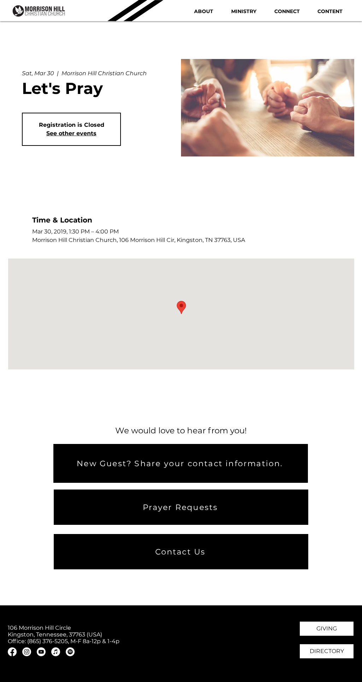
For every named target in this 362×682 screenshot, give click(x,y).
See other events (71, 133)
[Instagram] (26, 651)
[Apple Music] (55, 651)
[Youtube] (41, 651)
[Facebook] (12, 651)
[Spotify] (70, 651)
